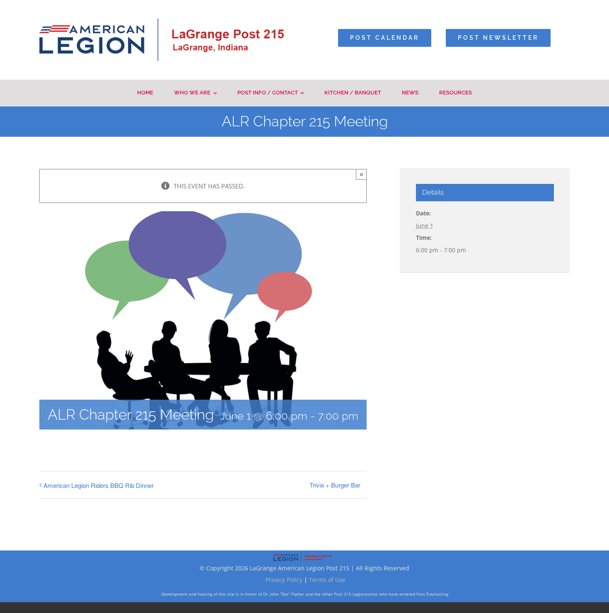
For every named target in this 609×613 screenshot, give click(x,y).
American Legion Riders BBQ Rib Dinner (99, 485)
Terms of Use (327, 580)
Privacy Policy (284, 580)
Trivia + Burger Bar (334, 484)
